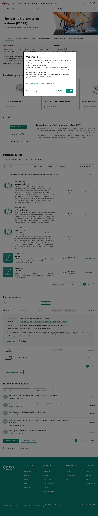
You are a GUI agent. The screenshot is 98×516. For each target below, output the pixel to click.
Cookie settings (32, 91)
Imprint (51, 84)
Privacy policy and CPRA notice (36, 84)
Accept (69, 91)
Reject (60, 91)
